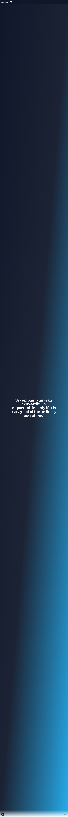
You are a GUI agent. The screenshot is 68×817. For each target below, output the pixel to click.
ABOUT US (57, 2)
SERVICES (38, 2)
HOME (34, 2)
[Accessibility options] (2, 814)
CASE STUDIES (50, 2)
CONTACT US (63, 2)
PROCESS (44, 2)
